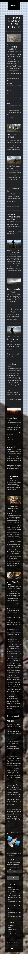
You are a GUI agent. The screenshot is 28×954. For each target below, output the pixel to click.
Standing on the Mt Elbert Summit (13, 251)
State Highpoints (11, 51)
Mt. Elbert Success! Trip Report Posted (12, 46)
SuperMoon (17, 787)
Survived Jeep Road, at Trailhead (14, 448)
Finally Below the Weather (13, 167)
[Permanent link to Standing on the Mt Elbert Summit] (14, 244)
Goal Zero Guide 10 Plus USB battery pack (14, 632)
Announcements (11, 925)
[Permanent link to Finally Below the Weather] (14, 160)
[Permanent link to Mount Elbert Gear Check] (14, 575)
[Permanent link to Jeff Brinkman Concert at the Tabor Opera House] (14, 500)
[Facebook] (12, 949)
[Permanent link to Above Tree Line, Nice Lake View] (14, 330)
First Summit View (14, 309)
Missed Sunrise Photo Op (13, 419)
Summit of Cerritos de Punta (13, 889)
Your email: (9, 869)
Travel (9, 931)
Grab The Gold (12, 401)
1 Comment (18, 52)
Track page (9, 819)
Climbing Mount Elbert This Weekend (13, 718)
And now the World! (12, 891)
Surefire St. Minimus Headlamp (14, 636)
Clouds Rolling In (13, 289)
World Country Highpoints (13, 933)
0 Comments (18, 140)
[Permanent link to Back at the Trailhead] (14, 128)
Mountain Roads (11, 887)
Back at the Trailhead (11, 135)
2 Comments (17, 724)
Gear (9, 927)
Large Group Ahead (11, 365)
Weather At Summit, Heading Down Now (13, 216)
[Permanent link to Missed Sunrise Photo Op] (14, 411)
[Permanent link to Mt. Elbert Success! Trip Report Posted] (14, 38)
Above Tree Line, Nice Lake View (13, 338)
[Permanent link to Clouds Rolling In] (14, 282)
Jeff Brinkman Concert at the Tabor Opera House (12, 510)
